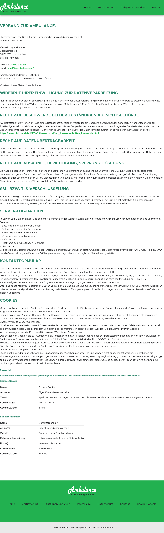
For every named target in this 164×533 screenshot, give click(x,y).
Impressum (84, 504)
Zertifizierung (106, 7)
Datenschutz (105, 504)
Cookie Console (146, 504)
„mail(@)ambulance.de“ (20, 68)
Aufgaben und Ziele (133, 7)
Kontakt (125, 504)
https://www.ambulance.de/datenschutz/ (61, 438)
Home (87, 7)
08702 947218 (18, 65)
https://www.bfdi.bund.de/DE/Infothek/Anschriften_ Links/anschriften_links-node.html (49, 133)
